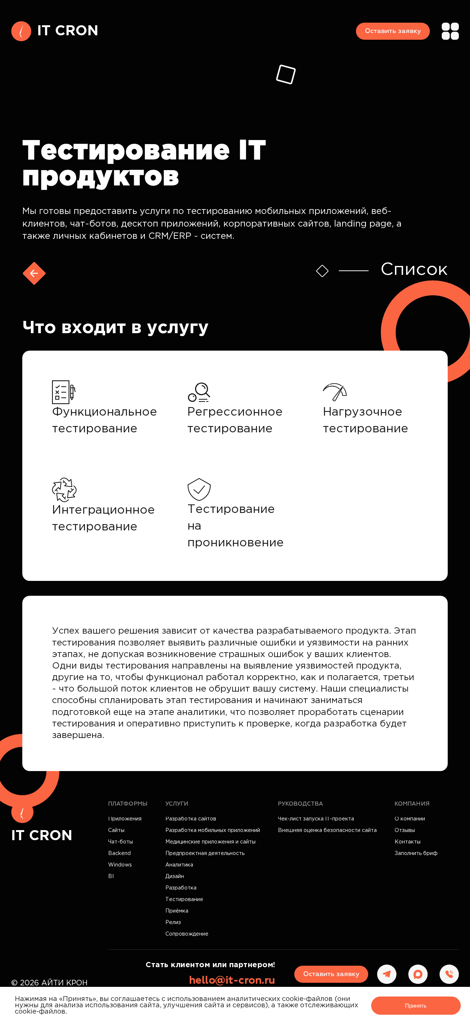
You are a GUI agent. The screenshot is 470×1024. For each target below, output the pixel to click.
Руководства (300, 804)
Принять (416, 1005)
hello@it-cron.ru (232, 980)
